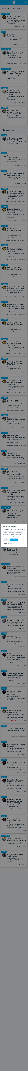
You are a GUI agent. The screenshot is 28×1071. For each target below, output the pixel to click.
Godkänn (13, 540)
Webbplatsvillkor (8, 543)
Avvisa (6, 540)
